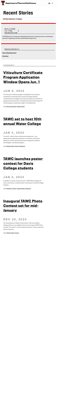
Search (52, 2)
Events (17, 146)
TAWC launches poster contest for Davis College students (23, 163)
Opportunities (21, 106)
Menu (49, 2)
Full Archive (5, 56)
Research (22, 146)
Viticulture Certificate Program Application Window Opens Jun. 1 (23, 77)
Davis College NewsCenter (9, 53)
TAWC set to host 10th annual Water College (22, 121)
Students (9, 188)
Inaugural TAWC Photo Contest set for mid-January (22, 205)
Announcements (11, 106)
